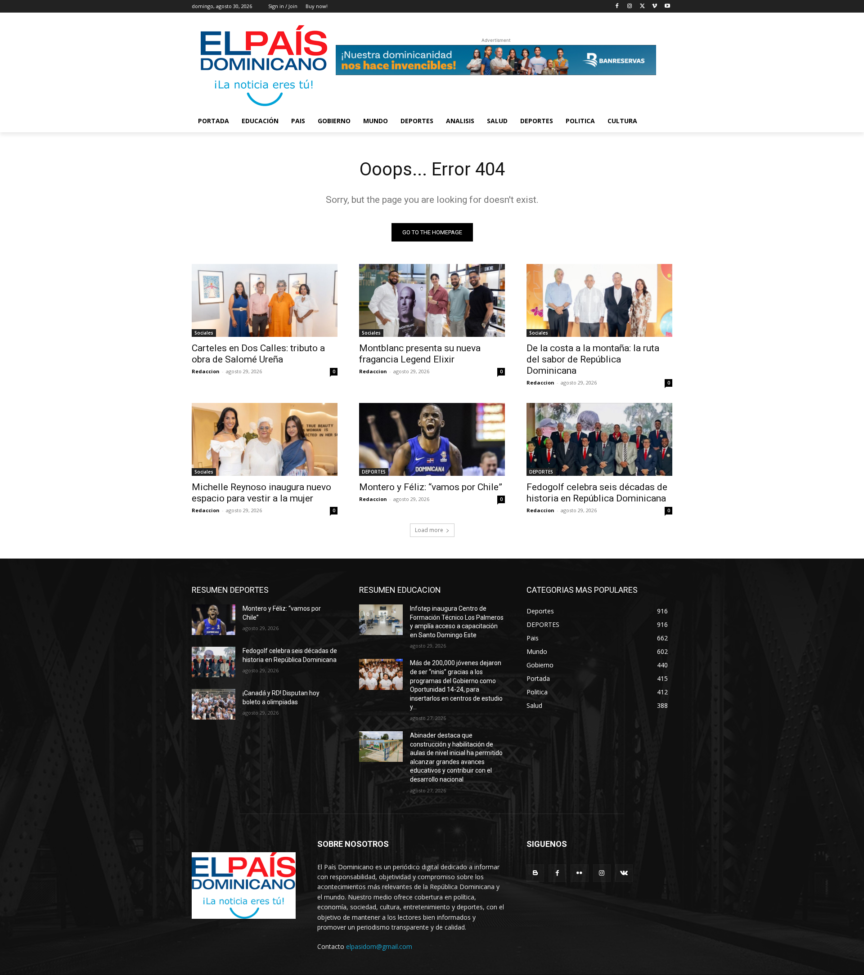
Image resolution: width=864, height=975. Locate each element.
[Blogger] (535, 873)
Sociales (203, 333)
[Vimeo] (654, 6)
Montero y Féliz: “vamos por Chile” (430, 487)
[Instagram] (630, 6)
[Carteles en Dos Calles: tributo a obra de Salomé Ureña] (265, 300)
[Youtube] (667, 6)
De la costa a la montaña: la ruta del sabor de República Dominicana (592, 359)
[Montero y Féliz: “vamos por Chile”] (432, 439)
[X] (642, 6)
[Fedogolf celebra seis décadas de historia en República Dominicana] (599, 439)
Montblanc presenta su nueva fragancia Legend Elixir (420, 354)
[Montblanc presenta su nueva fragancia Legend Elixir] (432, 300)
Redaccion (206, 371)
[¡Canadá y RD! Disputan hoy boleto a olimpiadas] (213, 704)
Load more (429, 530)
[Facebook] (617, 6)
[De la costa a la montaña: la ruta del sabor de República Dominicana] (599, 300)
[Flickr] (579, 873)
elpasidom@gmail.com (379, 946)
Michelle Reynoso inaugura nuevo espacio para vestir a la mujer (261, 493)
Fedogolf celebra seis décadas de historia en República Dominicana (596, 493)
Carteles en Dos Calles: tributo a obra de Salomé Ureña (258, 354)
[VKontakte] (624, 873)
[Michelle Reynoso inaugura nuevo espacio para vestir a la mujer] (265, 439)
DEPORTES (374, 472)
